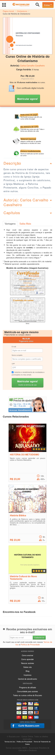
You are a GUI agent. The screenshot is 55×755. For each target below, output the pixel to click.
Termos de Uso (10, 741)
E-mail (14, 346)
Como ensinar (27, 655)
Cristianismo (22, 11)
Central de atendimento (27, 679)
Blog (27, 671)
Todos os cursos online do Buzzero (27, 695)
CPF (13, 363)
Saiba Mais (25, 223)
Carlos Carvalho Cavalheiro (32, 65)
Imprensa (27, 675)
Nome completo (17, 355)
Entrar (47, 5)
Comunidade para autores (27, 691)
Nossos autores (27, 663)
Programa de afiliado (27, 687)
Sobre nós (27, 667)
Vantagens (10, 223)
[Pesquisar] (37, 4)
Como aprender (27, 659)
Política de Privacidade (30, 644)
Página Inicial (8, 11)
